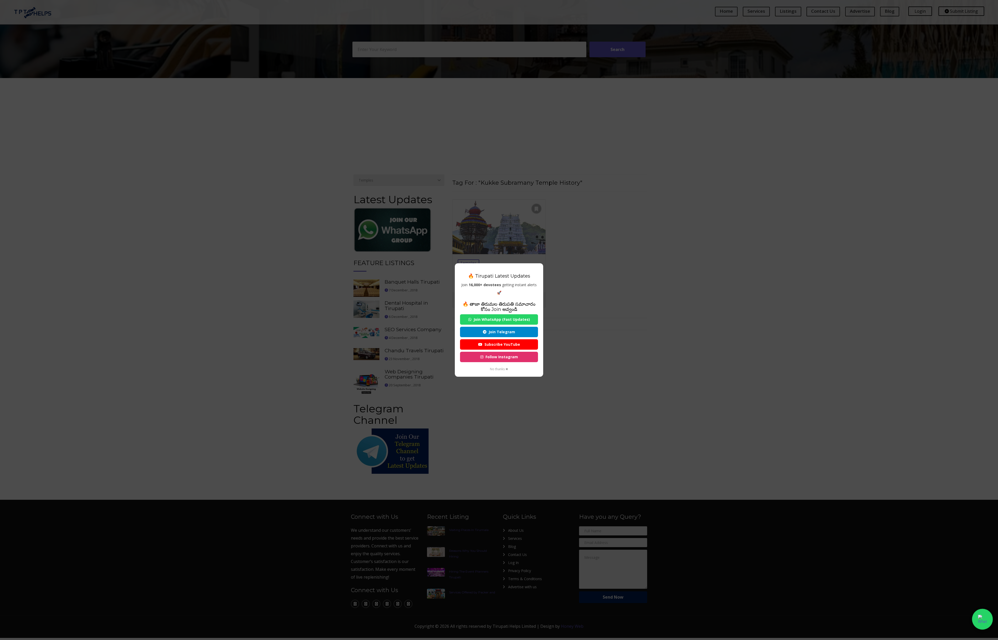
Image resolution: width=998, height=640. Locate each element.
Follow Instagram (501, 356)
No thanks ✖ (499, 369)
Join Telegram (502, 331)
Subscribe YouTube (502, 344)
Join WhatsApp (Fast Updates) (502, 319)
